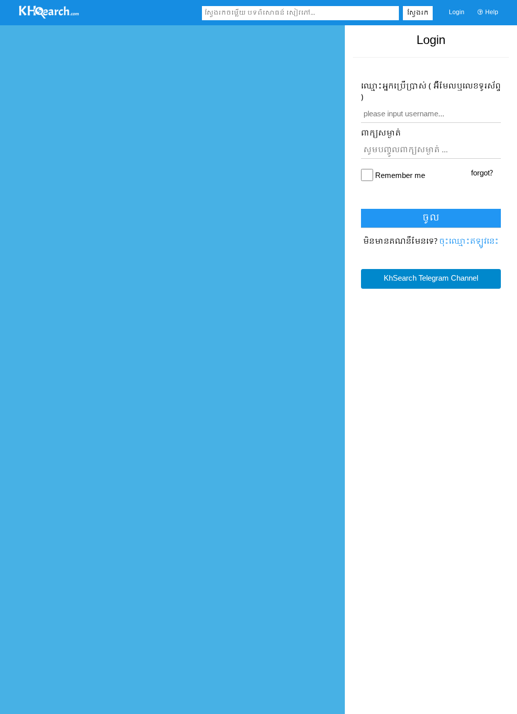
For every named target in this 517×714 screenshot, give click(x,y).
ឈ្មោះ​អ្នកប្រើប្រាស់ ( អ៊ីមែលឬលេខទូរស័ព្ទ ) (431, 92)
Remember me (400, 176)
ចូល (431, 218)
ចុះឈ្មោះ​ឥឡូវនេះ (469, 241)
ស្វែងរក (418, 13)
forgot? (482, 173)
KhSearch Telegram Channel (431, 278)
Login (456, 13)
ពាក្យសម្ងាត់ (381, 134)
